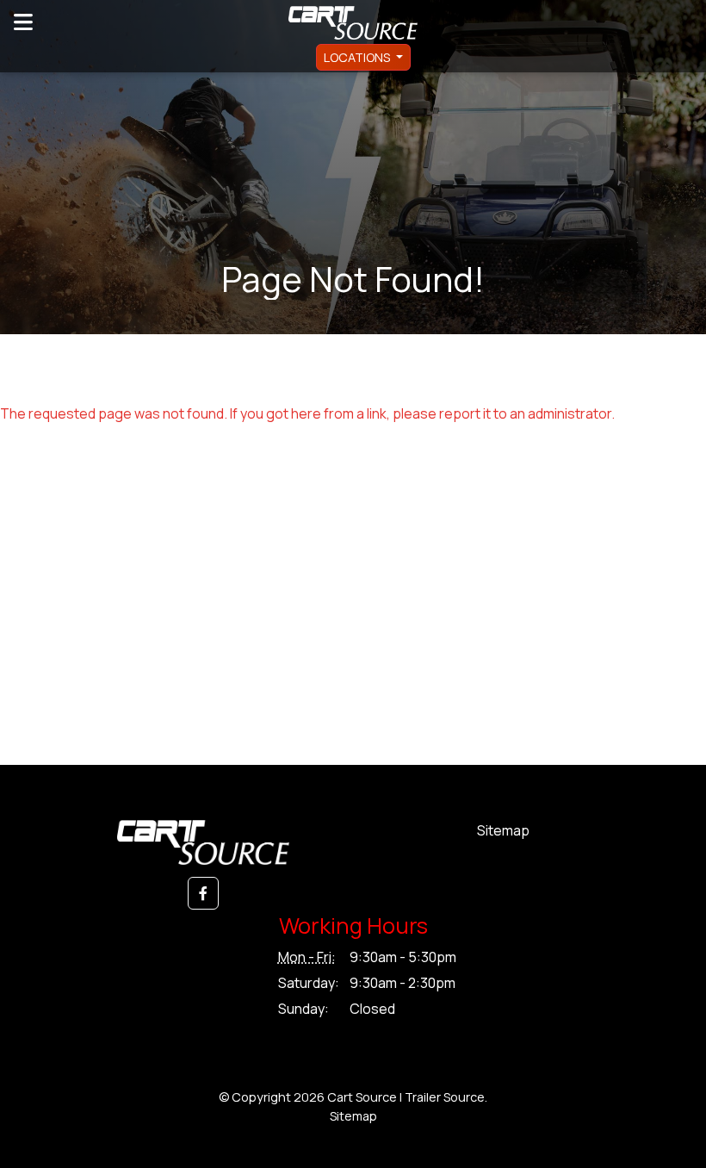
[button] (203, 893)
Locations (358, 57)
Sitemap (503, 830)
